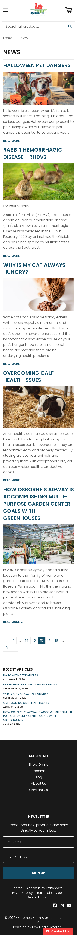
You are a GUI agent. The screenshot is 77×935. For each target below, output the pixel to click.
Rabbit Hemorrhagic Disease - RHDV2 (32, 153)
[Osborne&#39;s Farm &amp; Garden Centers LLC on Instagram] (62, 905)
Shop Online (38, 764)
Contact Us (38, 789)
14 (26, 640)
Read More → (13, 141)
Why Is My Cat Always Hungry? (25, 694)
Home (7, 38)
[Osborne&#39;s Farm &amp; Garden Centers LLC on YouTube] (69, 905)
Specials (39, 770)
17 (49, 640)
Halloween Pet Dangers (37, 65)
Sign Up (38, 873)
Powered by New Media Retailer (37, 927)
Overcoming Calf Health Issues (28, 376)
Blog (38, 777)
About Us (38, 783)
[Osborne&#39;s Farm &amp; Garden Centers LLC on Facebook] (55, 905)
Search (17, 888)
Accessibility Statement (44, 888)
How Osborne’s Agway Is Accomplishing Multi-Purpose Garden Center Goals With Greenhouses (38, 504)
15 (34, 640)
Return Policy (37, 897)
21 (6, 647)
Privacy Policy (22, 893)
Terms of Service (49, 893)
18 (56, 640)
